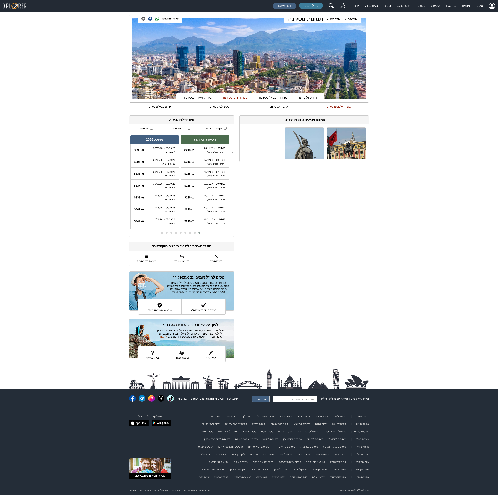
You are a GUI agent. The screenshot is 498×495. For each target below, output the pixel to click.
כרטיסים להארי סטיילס (246, 439)
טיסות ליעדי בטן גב (211, 424)
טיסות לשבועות (249, 431)
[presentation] (232, 153)
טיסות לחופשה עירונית (236, 424)
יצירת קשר (204, 477)
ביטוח (387, 5)
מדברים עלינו (318, 477)
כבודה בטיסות (241, 462)
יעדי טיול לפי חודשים (219, 462)
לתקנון (163, 336)
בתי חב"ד (205, 454)
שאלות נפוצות (339, 469)
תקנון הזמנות (278, 477)
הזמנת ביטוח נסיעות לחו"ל (203, 310)
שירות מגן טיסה (320, 469)
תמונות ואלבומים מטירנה (339, 106)
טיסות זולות (341, 398)
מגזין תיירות (340, 454)
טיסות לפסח (267, 431)
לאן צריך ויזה (238, 454)
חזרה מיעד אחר (322, 416)
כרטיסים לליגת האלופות (334, 446)
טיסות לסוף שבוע (302, 424)
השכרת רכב (404, 5)
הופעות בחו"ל (286, 416)
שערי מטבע (268, 454)
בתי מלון (451, 5)
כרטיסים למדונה (270, 439)
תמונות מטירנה (305, 19)
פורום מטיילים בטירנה (159, 106)
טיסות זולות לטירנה (181, 120)
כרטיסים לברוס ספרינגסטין (217, 439)
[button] (199, 233)
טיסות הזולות (214, 398)
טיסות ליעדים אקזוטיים (335, 431)
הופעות (435, 5)
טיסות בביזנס (258, 424)
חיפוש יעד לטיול (322, 454)
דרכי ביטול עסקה (281, 469)
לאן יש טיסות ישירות (315, 462)
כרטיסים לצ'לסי (205, 446)
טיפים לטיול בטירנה (219, 106)
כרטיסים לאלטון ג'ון (292, 439)
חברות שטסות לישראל (290, 462)
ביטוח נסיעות (231, 416)
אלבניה (335, 19)
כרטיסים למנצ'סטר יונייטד (230, 446)
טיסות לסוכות (206, 431)
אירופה (352, 19)
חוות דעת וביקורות (298, 477)
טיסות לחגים (321, 424)
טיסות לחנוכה (285, 431)
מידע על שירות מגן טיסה (160, 310)
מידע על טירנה (307, 97)
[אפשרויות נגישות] (343, 6)
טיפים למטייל (285, 454)
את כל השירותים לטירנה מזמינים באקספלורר (181, 246)
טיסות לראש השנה (227, 431)
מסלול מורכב (303, 416)
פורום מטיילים (303, 454)
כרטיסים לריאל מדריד (284, 446)
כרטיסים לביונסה (315, 439)
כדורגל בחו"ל (363, 446)
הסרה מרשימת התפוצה (213, 469)
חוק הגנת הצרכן (238, 469)
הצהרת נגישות (221, 477)
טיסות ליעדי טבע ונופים (307, 431)
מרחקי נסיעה (221, 454)
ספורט (421, 5)
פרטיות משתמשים (242, 477)
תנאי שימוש (261, 477)
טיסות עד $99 (339, 424)
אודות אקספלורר (338, 477)
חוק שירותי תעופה (259, 469)
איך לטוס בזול (362, 424)
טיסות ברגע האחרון (279, 424)
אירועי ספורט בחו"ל (265, 416)
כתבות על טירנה (279, 106)
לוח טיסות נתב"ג (338, 462)
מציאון (466, 5)
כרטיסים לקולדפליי (337, 439)
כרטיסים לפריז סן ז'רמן (258, 446)
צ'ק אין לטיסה (301, 469)
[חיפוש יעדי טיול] (331, 6)
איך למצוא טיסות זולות (263, 462)
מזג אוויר (253, 454)
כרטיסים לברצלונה (309, 446)
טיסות (479, 5)
